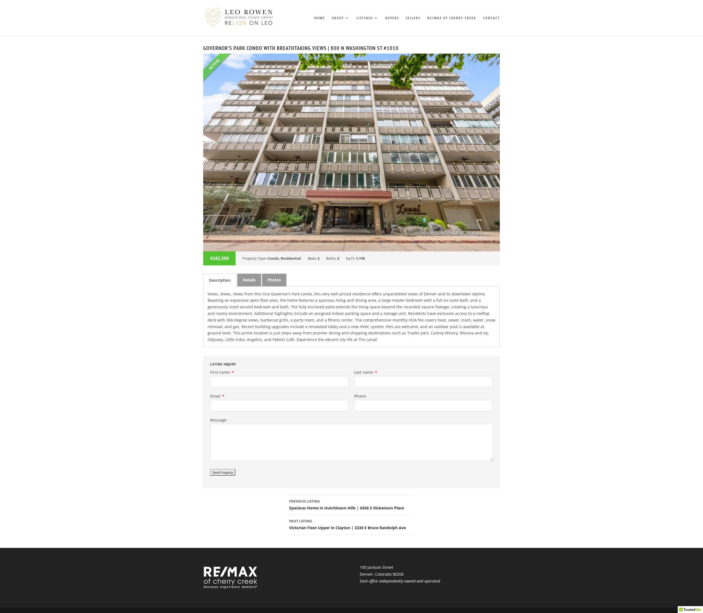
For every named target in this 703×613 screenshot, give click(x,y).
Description (220, 280)
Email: (217, 396)
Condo (273, 258)
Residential (291, 258)
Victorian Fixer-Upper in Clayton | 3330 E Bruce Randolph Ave (347, 524)
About (338, 18)
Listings (364, 18)
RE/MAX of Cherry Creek (451, 18)
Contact (491, 18)
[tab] (219, 280)
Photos (274, 279)
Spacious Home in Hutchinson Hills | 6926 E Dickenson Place (346, 505)
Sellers (413, 18)
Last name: (365, 372)
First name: (222, 372)
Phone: (360, 396)
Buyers (392, 18)
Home (319, 18)
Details (249, 279)
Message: (218, 420)
